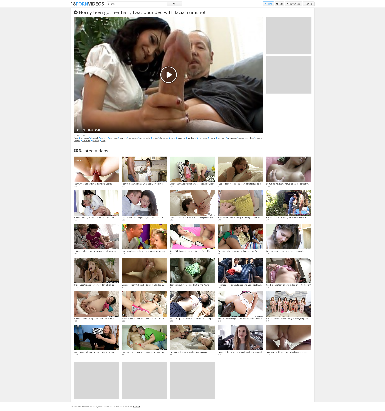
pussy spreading (246, 138)
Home (269, 3)
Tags (280, 3)
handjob (181, 138)
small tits (86, 140)
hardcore (191, 138)
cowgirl (123, 138)
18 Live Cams (294, 3)
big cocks (84, 138)
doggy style (145, 138)
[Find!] (174, 4)
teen (103, 140)
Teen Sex (308, 3)
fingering (164, 138)
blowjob (95, 138)
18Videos (87, 4)
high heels (202, 138)
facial (154, 138)
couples (113, 138)
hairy (172, 138)
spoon (96, 140)
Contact (136, 406)
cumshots (133, 138)
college (104, 138)
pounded (232, 138)
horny (212, 138)
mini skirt (221, 138)
